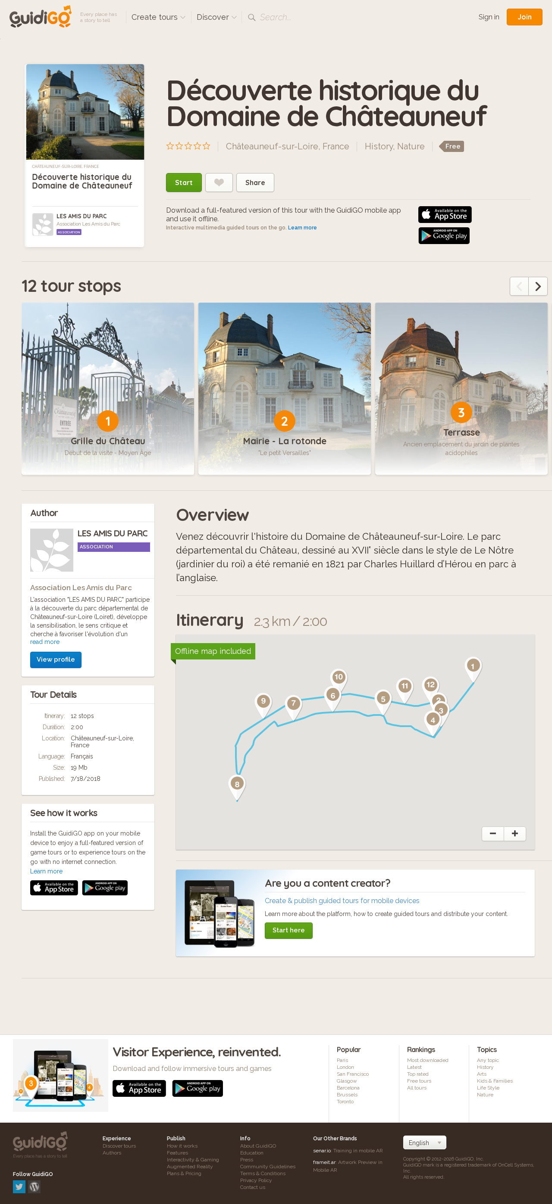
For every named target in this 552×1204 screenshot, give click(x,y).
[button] (473, 669)
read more (45, 641)
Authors (112, 1153)
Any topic (488, 1060)
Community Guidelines (267, 1167)
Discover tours (119, 1146)
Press (246, 1160)
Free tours (419, 1081)
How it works (182, 1146)
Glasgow (347, 1081)
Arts (481, 1074)
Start (184, 182)
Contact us (252, 1187)
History (379, 146)
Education (251, 1153)
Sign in (489, 17)
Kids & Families (495, 1081)
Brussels (347, 1095)
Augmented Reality (190, 1167)
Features (177, 1153)
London (345, 1067)
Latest (414, 1067)
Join (525, 16)
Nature (411, 146)
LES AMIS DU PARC (81, 216)
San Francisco (353, 1074)
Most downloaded (427, 1060)
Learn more (302, 228)
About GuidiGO (258, 1146)
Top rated (418, 1074)
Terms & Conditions (262, 1173)
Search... (275, 17)
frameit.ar (324, 1162)
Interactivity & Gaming (193, 1160)
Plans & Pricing (184, 1173)
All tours (417, 1088)
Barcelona (348, 1088)
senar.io (322, 1151)
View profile (56, 659)
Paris (342, 1060)
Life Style (488, 1088)
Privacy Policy (256, 1180)
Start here (289, 930)
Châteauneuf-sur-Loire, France (65, 166)
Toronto (345, 1102)
